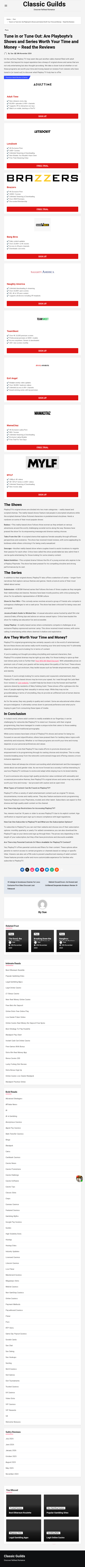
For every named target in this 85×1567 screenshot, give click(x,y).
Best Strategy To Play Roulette (18, 1029)
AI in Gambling (11, 1116)
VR (7, 1416)
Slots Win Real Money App (16, 1052)
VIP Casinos (10, 1404)
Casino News (11, 1163)
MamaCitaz (12, 425)
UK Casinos (10, 1393)
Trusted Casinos (12, 1387)
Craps (8, 1198)
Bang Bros (12, 237)
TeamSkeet (12, 331)
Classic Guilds (44, 4)
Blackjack (9, 1146)
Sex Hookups (11, 1357)
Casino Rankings (12, 1175)
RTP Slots (10, 1328)
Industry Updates (12, 1251)
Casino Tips (10, 1187)
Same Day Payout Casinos (16, 1334)
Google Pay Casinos (14, 1222)
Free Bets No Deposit (14, 1005)
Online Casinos (12, 1298)
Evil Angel (12, 378)
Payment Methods (13, 1304)
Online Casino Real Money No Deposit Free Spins (25, 1023)
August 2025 (11, 1462)
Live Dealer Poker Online (15, 1017)
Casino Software (12, 1181)
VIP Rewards (11, 1410)
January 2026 (11, 1450)
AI (6, 1110)
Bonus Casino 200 (13, 1058)
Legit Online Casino (13, 988)
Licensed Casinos (13, 1257)
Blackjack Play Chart (14, 1035)
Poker (8, 1316)
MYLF (10, 475)
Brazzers (11, 187)
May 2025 (10, 1468)
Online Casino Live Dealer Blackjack (20, 1076)
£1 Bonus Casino (12, 994)
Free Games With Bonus (15, 1047)
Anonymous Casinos (14, 1122)
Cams (8, 1151)
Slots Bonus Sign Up (14, 1070)
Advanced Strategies (14, 1099)
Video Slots (10, 1398)
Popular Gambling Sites (15, 976)
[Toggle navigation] (6, 5)
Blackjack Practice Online (16, 1082)
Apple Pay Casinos (13, 1128)
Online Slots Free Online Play (17, 1011)
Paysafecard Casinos (14, 1310)
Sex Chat (9, 1345)
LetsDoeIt (12, 144)
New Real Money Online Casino (18, 999)
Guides (8, 1228)
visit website (23, 683)
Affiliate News (11, 1104)
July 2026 (10, 1439)
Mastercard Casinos (14, 1275)
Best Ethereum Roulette (15, 970)
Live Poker (10, 1269)
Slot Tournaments (12, 1381)
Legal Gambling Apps (14, 982)
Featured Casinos (13, 1210)
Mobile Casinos (12, 1287)
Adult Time (12, 96)
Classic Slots (11, 1193)
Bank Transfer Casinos (14, 1134)
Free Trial (42, 166)
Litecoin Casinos (12, 1263)
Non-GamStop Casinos (15, 1293)
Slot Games (10, 1375)
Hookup (9, 1240)
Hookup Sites (11, 1246)
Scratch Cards (11, 1340)
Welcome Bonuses (13, 1422)
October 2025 (11, 1456)
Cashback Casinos (13, 1157)
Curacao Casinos (12, 1204)
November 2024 (12, 1474)
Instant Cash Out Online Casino (18, 1041)
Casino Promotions (13, 1169)
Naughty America (16, 284)
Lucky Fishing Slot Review (16, 1064)
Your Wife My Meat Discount (47, 661)
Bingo (8, 1140)
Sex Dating (10, 1351)
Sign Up (42, 116)
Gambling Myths (12, 1216)
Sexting (9, 1363)
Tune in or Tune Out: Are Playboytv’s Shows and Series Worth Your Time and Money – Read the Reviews (41, 42)
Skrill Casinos (11, 1369)
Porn (7, 30)
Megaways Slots (12, 1281)
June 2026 (10, 1445)
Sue (12, 53)
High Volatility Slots (13, 1234)
